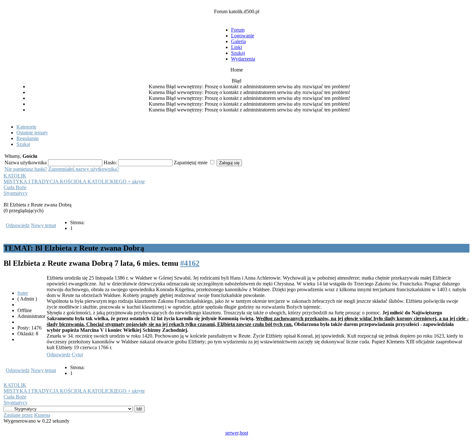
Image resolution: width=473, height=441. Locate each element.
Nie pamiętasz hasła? (26, 169)
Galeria (238, 41)
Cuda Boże (15, 187)
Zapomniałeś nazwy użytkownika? (83, 169)
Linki (236, 47)
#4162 (189, 263)
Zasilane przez (18, 415)
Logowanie (242, 35)
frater (22, 293)
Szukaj (238, 53)
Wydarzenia (243, 59)
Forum (238, 30)
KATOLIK (15, 175)
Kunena (42, 415)
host (244, 433)
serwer (231, 433)
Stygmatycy (16, 193)
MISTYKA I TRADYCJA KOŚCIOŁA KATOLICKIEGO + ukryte (74, 181)
